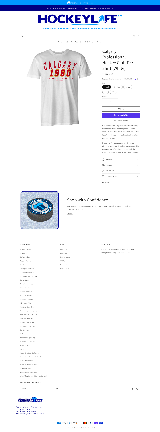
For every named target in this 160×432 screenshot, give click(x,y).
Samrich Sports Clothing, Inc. (76, 427)
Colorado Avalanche (27, 272)
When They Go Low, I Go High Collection (34, 376)
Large (128, 87)
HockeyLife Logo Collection (29, 353)
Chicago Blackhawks (27, 269)
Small (107, 87)
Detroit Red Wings (26, 284)
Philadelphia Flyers (27, 322)
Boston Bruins (25, 253)
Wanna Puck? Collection (28, 372)
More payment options (121, 120)
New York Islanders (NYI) (28, 315)
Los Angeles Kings (26, 299)
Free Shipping (65, 257)
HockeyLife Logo (26, 295)
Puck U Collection (26, 361)
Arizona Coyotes (26, 249)
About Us (63, 249)
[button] (22, 36)
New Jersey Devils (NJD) (28, 311)
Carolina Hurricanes (27, 265)
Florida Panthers (26, 292)
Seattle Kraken (25, 330)
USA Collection (25, 368)
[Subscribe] (56, 388)
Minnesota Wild (25, 303)
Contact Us (64, 253)
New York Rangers (26, 318)
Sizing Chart (64, 269)
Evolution (23, 349)
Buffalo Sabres (25, 257)
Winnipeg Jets (25, 345)
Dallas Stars (24, 280)
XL (105, 92)
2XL (113, 92)
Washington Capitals (27, 341)
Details (69, 213)
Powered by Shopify (89, 427)
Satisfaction (64, 265)
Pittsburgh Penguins (27, 326)
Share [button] (107, 182)
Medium (117, 87)
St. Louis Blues (25, 334)
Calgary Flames (25, 261)
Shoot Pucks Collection (28, 364)
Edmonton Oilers (26, 288)
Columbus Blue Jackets (28, 276)
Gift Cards (63, 261)
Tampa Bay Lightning (27, 338)
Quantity (105, 97)
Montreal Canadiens (27, 307)
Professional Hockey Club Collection (33, 357)
